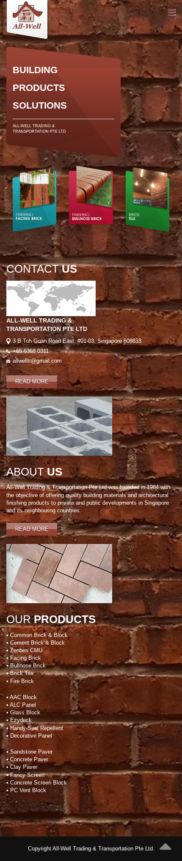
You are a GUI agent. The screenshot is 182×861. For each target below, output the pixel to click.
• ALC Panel (21, 705)
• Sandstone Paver (29, 752)
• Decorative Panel (29, 736)
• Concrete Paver (27, 759)
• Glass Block (23, 712)
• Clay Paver (21, 767)
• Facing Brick (23, 658)
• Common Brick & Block (37, 635)
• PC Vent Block (26, 790)
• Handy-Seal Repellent (34, 728)
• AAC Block (21, 697)
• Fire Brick (20, 681)
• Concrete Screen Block (36, 782)
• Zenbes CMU (24, 650)
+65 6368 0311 (31, 351)
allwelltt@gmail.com (37, 361)
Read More (32, 381)
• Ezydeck (19, 720)
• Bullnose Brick (26, 665)
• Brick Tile (19, 673)
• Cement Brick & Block (35, 643)
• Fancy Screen (25, 775)
